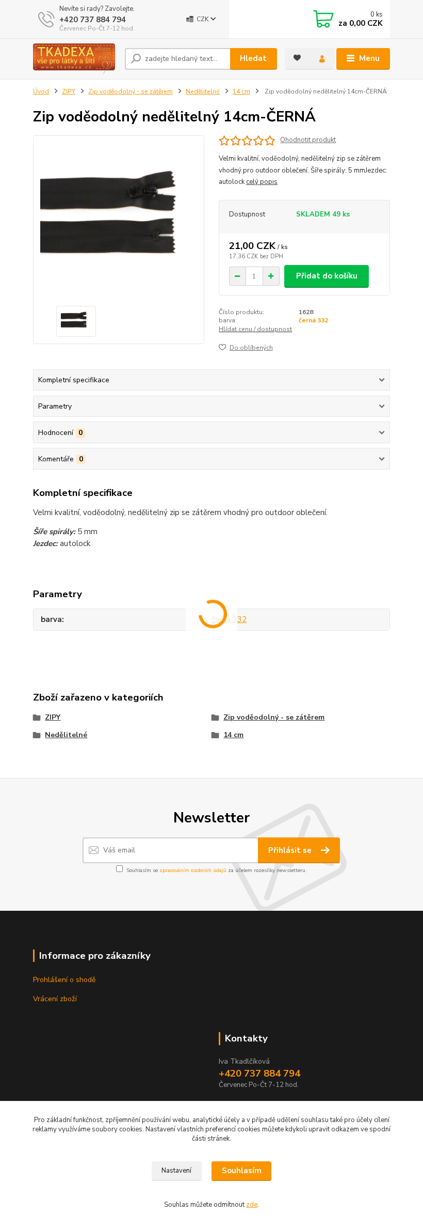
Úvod (41, 91)
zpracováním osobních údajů (192, 870)
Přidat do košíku (326, 276)
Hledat (253, 58)
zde (251, 1204)
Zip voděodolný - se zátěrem (130, 91)
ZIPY (68, 91)
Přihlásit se (291, 850)
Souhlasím (242, 1170)
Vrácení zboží (55, 999)
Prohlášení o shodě (64, 980)
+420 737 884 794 (92, 19)
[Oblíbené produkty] (297, 58)
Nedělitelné (203, 91)
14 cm (241, 91)
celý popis (262, 181)
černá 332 (313, 320)
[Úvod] (75, 58)
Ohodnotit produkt (308, 140)
